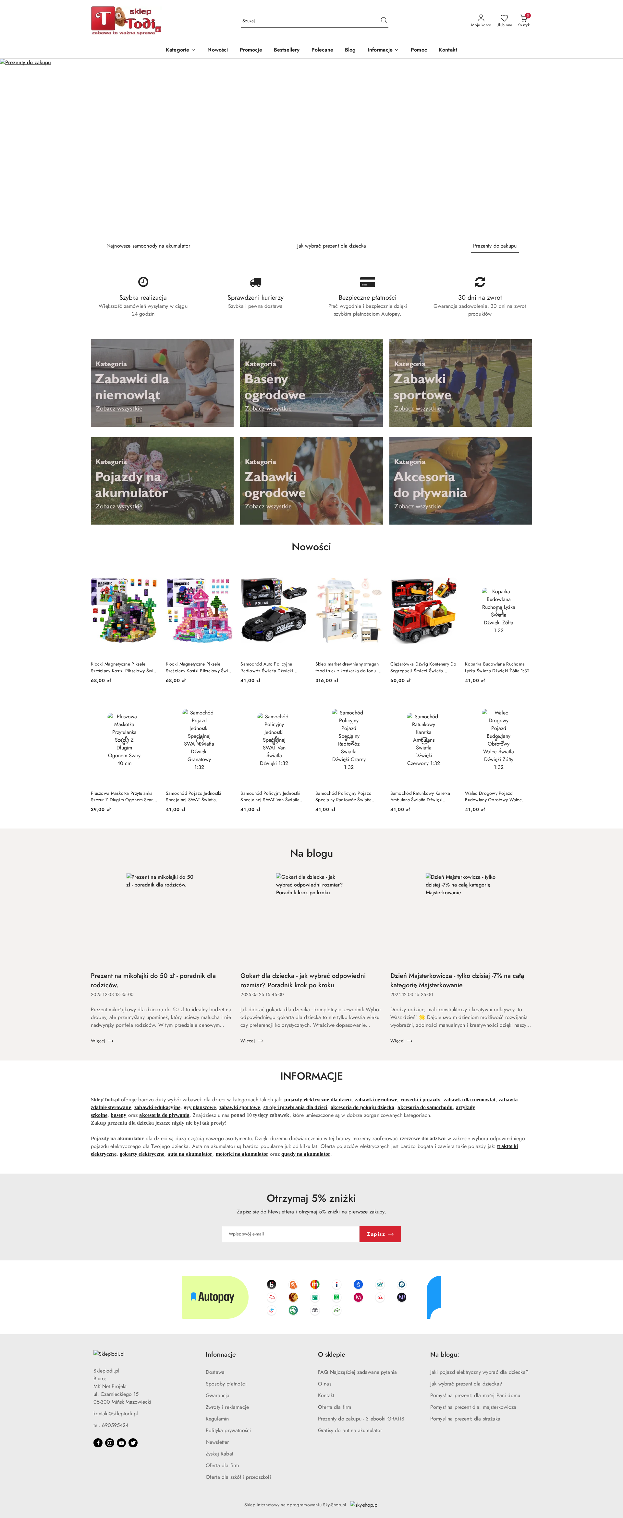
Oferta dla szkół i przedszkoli (238, 1477)
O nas (324, 1383)
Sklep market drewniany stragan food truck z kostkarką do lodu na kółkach (348, 667)
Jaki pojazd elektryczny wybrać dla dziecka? (479, 1372)
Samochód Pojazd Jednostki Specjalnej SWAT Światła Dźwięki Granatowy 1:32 (194, 796)
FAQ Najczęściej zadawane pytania (357, 1372)
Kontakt (326, 1395)
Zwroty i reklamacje (227, 1407)
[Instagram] (109, 1442)
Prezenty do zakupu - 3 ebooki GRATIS (361, 1418)
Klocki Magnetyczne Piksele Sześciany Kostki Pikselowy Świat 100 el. (124, 667)
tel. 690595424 (110, 1425)
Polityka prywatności (228, 1430)
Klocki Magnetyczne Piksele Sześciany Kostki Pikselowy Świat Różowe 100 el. (199, 667)
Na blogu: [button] (444, 1354)
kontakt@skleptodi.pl (115, 1413)
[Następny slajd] (609, 148)
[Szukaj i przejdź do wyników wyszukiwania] (383, 21)
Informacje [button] (221, 1354)
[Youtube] (121, 1442)
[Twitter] (133, 1442)
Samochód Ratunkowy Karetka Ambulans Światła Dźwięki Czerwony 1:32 (420, 796)
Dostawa (215, 1372)
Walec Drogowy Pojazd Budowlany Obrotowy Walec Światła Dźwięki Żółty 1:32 (493, 796)
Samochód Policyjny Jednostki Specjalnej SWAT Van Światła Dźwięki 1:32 (270, 796)
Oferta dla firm (222, 1465)
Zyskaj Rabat (219, 1453)
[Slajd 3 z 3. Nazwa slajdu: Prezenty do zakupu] (311, 148)
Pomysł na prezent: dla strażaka (465, 1418)
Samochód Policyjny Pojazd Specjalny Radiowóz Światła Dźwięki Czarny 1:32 (343, 796)
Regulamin (217, 1418)
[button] (383, 50)
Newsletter (217, 1442)
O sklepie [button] (331, 1354)
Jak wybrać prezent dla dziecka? (466, 1383)
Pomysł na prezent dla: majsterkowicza (473, 1407)
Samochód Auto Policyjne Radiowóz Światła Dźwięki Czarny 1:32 (266, 667)
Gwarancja (217, 1395)
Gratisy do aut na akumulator (350, 1430)
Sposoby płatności (226, 1383)
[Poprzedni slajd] (14, 148)
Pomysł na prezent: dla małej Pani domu (475, 1395)
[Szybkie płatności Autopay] (311, 1297)
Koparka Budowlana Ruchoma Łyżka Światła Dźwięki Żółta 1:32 (497, 667)
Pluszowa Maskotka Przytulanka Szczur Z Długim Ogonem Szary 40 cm (123, 796)
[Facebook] (98, 1442)
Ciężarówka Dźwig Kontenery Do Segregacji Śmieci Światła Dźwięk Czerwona (423, 667)
